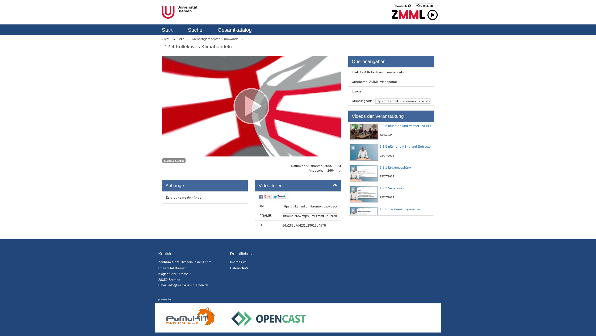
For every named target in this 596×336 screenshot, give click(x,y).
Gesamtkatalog (235, 30)
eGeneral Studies (173, 160)
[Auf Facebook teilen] (261, 196)
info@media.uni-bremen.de (188, 285)
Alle (182, 39)
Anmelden (426, 5)
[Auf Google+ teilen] (268, 196)
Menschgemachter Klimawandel (216, 39)
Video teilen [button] (271, 185)
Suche (196, 30)
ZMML (167, 39)
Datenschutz (239, 268)
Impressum (238, 262)
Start (168, 30)
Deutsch (401, 6)
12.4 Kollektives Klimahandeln (198, 46)
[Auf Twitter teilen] (279, 196)
